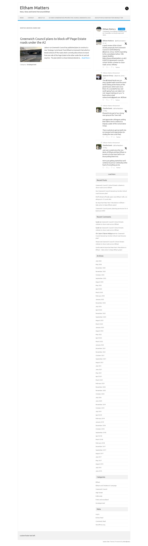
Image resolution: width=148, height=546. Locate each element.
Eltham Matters (34, 7)
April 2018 (99, 436)
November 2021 (101, 352)
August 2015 (99, 464)
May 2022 (99, 334)
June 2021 (99, 369)
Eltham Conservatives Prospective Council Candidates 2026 (70, 17)
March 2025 (99, 292)
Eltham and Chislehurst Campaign (106, 485)
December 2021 (101, 348)
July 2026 (98, 261)
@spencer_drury (119, 75)
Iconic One (106, 541)
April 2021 (99, 376)
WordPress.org (100, 524)
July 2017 (98, 457)
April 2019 (99, 415)
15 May (105, 110)
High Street (99, 492)
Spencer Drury (108, 76)
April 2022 (99, 338)
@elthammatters (120, 41)
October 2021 (100, 355)
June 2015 (99, 471)
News (22, 17)
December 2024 (101, 303)
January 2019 (100, 422)
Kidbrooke (99, 496)
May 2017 (99, 460)
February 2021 (100, 383)
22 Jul (104, 43)
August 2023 (99, 320)
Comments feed (101, 521)
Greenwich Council (101, 489)
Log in (97, 514)
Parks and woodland (102, 499)
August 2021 (99, 362)
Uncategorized (31, 64)
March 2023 (99, 324)
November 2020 (101, 390)
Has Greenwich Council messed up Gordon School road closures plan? (111, 236)
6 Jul (104, 78)
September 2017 (101, 450)
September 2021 (101, 359)
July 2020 (98, 397)
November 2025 (101, 271)
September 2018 (101, 432)
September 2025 (101, 278)
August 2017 (99, 453)
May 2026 (99, 264)
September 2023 (101, 317)
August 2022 (99, 331)
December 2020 (101, 387)
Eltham (98, 482)
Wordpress (126, 541)
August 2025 (99, 282)
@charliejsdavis (118, 108)
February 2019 (100, 418)
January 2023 (100, 327)
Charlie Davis (107, 108)
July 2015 (98, 467)
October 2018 (100, 429)
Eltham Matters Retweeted (111, 73)
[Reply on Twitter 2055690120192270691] (104, 167)
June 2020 (99, 401)
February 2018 (100, 443)
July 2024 (98, 306)
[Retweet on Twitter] (101, 73)
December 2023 (101, 313)
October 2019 (100, 408)
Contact (31, 17)
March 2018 (99, 439)
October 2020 (100, 394)
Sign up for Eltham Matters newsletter (109, 17)
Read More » (86, 58)
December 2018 (101, 425)
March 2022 (99, 341)
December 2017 (101, 446)
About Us (41, 17)
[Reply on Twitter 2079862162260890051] (104, 67)
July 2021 (98, 366)
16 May (105, 147)
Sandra (98, 247)
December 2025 (101, 268)
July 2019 (98, 411)
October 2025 (100, 275)
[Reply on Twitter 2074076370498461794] (104, 100)
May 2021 (99, 373)
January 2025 (100, 299)
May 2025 (99, 285)
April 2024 (99, 310)
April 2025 (99, 289)
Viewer (98, 241)
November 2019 (101, 404)
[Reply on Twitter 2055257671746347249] (104, 137)
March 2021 (99, 380)
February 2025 (100, 296)
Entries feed (99, 517)
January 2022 (100, 345)
